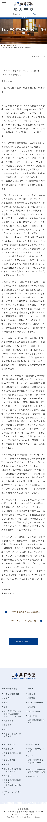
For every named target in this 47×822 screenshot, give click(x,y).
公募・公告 (32, 716)
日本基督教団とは (9, 688)
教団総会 (7, 725)
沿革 (6, 707)
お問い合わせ (33, 776)
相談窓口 (7, 764)
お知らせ (31, 694)
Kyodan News (33, 711)
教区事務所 (8, 749)
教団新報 (20, 641)
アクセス (7, 776)
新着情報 (29, 688)
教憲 (6, 702)
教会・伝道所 (9, 744)
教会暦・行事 (33, 744)
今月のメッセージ (35, 702)
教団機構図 (8, 721)
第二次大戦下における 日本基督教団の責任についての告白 (12, 713)
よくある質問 (9, 760)
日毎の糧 (31, 707)
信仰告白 (7, 698)
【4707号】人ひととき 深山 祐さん (23, 621)
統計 (6, 729)
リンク (30, 756)
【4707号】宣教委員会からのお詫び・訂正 (27, 612)
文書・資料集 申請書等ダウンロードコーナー (36, 762)
